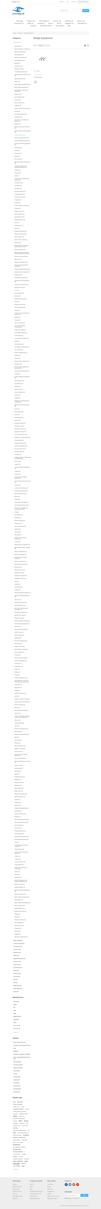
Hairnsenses (17, 1086)
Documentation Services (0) (21, 505)
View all (15, 1032)
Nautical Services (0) (20, 570)
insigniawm (16, 1080)
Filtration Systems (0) (20, 304)
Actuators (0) (18, 94)
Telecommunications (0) (21, 57)
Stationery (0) (18, 785)
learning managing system (19, 1130)
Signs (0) (17, 737)
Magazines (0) (69, 23)
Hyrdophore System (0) (20, 431)
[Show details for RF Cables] (42, 59)
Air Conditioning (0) (19, 97)
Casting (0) (17, 499)
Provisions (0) (18, 663)
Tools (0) (17, 842)
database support (23, 1113)
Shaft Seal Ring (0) (19, 723)
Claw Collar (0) (18, 159)
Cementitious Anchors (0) (21, 71)
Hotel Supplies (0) (19, 417)
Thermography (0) (19, 833)
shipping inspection (18, 1158)
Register (62, 1)
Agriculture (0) (18, 46)
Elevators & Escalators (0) (21, 262)
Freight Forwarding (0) (20, 329)
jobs (27, 1123)
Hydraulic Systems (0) (20, 423)
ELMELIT (16, 1051)
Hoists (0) (17, 409)
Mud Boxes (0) (18, 567)
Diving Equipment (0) (20, 219)
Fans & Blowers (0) (19, 293)
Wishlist (49, 1193)
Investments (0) (19, 23)
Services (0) (18, 532)
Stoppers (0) (18, 802)
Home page (19, 21)
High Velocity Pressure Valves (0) (22, 405)
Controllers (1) (18, 188)
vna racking (16, 1166)
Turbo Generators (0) (20, 861)
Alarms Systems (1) (19, 102)
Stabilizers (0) (18, 779)
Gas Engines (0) (19, 514)
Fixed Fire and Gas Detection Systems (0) (22, 313)
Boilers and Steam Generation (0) (22, 127)
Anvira (15, 1073)
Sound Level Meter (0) (20, 758)
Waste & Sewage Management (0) (22, 890)
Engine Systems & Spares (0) (22, 272)
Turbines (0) (18, 859)
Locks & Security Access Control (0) (23, 481)
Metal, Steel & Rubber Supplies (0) (22, 548)
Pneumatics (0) (18, 643)
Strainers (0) (18, 805)
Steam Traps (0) (19, 791)
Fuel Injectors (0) (19, 335)
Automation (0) (18, 117)
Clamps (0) (17, 156)
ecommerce (22, 1116)
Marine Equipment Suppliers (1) (22, 49)
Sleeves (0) (17, 743)
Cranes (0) (17, 202)
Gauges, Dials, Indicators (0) (22, 361)
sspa (26, 1161)
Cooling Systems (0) (20, 194)
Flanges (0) (17, 317)
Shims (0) (17, 725)
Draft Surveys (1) (19, 225)
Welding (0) (17, 914)
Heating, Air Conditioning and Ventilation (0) (22, 401)
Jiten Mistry (16, 1070)
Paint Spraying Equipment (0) (22, 623)
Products (20, 33)
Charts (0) (17, 150)
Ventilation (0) (18, 877)
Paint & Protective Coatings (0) (22, 620)
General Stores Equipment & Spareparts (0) (22, 367)
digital (15, 1116)
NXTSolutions (17, 1061)
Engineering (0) (18, 274)
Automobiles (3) (82, 23)
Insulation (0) (18, 454)
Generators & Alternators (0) (22, 371)
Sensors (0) (17, 713)
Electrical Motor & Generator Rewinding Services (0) (22, 246)
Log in (67, 1)
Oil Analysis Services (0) (21, 602)
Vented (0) (17, 874)
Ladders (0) (17, 464)
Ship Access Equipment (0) (21, 728)
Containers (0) (18, 185)
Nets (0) (17, 581)
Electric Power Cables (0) (21, 239)
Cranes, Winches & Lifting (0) (22, 205)
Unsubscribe (76, 1198)
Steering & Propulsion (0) (21, 793)
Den (14, 1048)
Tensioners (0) (18, 828)
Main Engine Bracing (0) (21, 493)
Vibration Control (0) (20, 884)
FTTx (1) (17, 290)
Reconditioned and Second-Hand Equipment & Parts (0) (22, 681)
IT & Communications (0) (21, 434)
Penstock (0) (18, 626)
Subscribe (68, 1198)
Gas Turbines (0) (19, 349)
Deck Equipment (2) (20, 214)
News (31, 1186)
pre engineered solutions (19, 1147)
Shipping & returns (17, 1186)
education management (19, 1118)
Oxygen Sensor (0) (19, 618)
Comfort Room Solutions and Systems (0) (22, 179)
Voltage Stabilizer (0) (20, 887)
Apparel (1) (17, 63)
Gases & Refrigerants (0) (21, 352)
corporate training (18, 1109)
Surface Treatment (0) (20, 813)
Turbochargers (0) (19, 864)
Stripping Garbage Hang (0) (21, 808)
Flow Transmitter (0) (20, 323)
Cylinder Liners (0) (19, 211)
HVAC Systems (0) (19, 380)
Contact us (15, 1198)
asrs (14, 1102)
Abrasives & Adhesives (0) (21, 936)
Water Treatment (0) (20, 905)
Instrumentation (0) (19, 451)
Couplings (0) (18, 199)
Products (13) (31, 21)
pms (14, 1142)
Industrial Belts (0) (19, 440)
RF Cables (37, 71)
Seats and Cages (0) (20, 704)
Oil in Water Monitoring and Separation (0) (21, 609)
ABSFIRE (16, 1019)
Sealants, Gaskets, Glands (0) (22, 699)
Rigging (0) (17, 690)
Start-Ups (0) (17, 964)
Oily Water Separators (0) (21, 612)
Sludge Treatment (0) (20, 748)
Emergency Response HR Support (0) (21, 265)
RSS (73, 1184)
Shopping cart (50, 1191)
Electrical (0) (18, 242)
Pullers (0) (17, 669)
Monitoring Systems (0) (20, 554)
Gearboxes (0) (18, 364)
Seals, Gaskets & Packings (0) (22, 701)
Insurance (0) (81, 21)
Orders (49, 1186)
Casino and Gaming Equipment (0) (22, 144)
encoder (15, 1121)
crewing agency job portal (19, 1111)
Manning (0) (18, 931)
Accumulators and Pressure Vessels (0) (21, 90)
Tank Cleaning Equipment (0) (22, 819)
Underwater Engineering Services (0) (21, 868)
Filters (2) (17, 301)
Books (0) (30, 23)
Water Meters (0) (19, 899)
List (88, 45)
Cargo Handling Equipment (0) (22, 140)
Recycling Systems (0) (20, 526)
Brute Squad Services (19, 1042)
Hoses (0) (17, 414)
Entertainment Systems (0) (21, 277)
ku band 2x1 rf (16, 1125)
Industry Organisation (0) (21, 446)
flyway (26, 1121)
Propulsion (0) (18, 523)
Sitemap (15, 1184)
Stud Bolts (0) (18, 811)
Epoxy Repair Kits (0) (20, 78)
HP (14, 1007)
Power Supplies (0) (19, 652)
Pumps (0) (17, 675)
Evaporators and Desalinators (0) (22, 281)
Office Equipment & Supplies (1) (23, 592)
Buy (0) (50, 23)
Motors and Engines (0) (20, 561)
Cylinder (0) (17, 208)
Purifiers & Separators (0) (21, 677)
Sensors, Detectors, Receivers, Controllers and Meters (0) (22, 716)
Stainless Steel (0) (19, 782)
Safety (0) (17, 696)
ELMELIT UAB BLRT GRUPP (21, 1054)
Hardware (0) (18, 517)
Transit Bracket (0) (19, 849)
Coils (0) (17, 175)
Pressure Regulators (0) (21, 660)
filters (20, 1121)
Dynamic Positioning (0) (20, 234)
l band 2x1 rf (25, 1125)
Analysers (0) (18, 105)
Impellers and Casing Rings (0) (22, 437)
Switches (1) (18, 816)
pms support (20, 1142)
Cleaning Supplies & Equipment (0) (22, 162)
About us (15, 1193)
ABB (14, 1013)
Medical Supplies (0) (20, 520)
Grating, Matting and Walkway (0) (22, 377)
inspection (22, 1123)
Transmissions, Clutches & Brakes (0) (21, 852)
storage (16, 1164)
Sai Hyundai (16, 1076)
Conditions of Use (17, 1191)
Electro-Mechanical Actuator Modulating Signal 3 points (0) (22, 253)
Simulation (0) (18, 534)
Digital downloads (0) (19, 958)
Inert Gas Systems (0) (20, 448)
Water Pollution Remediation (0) (22, 902)
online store (24, 1140)
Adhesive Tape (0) (19, 69)
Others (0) (16, 955)
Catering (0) (18, 934)
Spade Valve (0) (19, 768)
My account (50, 1184)
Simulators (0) (18, 740)
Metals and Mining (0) (20, 51)
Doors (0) (17, 222)
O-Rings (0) (17, 589)
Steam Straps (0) (19, 788)
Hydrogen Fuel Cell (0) (20, 428)
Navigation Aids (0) (19, 572)
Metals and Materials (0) (21, 551)
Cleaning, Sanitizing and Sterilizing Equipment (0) (21, 166)
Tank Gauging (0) (19, 825)
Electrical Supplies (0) (20, 249)
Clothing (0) (17, 170)
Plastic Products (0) (19, 635)
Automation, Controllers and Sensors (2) (22, 120)
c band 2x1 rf (16, 1106)
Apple (15, 1004)
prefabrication (17, 1149)
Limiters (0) (17, 474)
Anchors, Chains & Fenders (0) (22, 108)
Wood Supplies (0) (19, 922)
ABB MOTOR (17, 1016)
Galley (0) (17, 341)
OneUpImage (17, 1089)
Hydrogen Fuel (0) (19, 426)
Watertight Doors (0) (20, 908)
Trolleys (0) (17, 856)
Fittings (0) (17, 310)
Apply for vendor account (53, 1196)
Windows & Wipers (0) (20, 919)
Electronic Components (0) (21, 256)
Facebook (66, 1184)
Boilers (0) (17, 496)
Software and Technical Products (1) (20, 538)
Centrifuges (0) (18, 147)
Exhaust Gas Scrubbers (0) (21, 284)
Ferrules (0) (18, 296)
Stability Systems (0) (20, 776)
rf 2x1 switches (16, 1154)
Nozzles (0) (17, 584)
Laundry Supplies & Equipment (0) (22, 467)
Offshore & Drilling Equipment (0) (22, 596)
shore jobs (26, 1158)
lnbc (14, 1133)
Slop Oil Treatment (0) (20, 745)
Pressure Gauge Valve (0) (21, 657)
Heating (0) (17, 397)
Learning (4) (40, 23)
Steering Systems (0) (20, 796)
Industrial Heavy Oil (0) (20, 443)
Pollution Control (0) (20, 646)
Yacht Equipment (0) (20, 60)
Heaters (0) (17, 395)
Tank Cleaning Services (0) (21, 822)
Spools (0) (17, 774)
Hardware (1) (18, 386)
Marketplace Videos (46, 25)
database (15, 1113)
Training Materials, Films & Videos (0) (21, 845)
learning (15, 1128)
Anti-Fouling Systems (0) (21, 114)
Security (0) (17, 707)
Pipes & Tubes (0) (19, 632)
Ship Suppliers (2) (19, 54)
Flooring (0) (17, 320)
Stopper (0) (17, 799)
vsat (22, 1166)
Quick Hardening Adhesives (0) (22, 84)
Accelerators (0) (19, 66)
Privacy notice (16, 1189)
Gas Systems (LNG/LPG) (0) (22, 347)
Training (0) (17, 541)
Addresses (50, 1189)
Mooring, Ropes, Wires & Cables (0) (21, 558)
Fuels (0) (17, 512)
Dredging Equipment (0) (21, 231)
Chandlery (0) (18, 928)
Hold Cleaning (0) (19, 411)
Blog (69, 25)
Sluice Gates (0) (19, 751)
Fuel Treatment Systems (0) (22, 338)
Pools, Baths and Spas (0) (21, 649)
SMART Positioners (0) (20, 693)
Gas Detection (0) (19, 344)
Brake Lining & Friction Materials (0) (23, 131)
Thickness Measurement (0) (22, 836)
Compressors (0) (19, 182)
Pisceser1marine (18, 1064)
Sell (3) (59, 23)
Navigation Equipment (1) (21, 575)
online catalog (16, 1140)
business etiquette (17, 1104)
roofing (15, 1156)
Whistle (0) (17, 917)
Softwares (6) (69, 21)
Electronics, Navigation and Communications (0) (21, 508)
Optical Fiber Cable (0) (20, 615)
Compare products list (35, 1193)
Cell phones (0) (17, 946)
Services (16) (57, 21)
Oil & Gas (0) (18, 599)
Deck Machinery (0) (19, 217)
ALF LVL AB (16, 1025)
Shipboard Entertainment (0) (22, 734)
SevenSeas (16, 1092)
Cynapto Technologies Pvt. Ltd (21, 1045)
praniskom (16, 1145)
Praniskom (16, 1083)
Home (14, 33)
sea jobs (21, 1156)
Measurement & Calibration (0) (22, 544)
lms (29, 1130)
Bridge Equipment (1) (20, 135)
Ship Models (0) (18, 731)
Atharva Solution (18, 1067)
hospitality (15, 1123)
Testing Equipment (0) (20, 830)
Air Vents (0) (18, 100)
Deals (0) (33, 25)
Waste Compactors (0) (20, 894)
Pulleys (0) (17, 672)
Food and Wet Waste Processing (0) (20, 326)
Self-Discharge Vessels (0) (21, 710)
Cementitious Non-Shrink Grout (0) (22, 75)
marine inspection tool (22, 1132)
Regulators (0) (18, 687)
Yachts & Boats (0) (19, 925)
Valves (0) (17, 871)
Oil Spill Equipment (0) (20, 605)
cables (22, 1106)
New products (60, 25)
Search (32, 1184)
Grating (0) (17, 373)
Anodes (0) (17, 111)
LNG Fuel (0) (18, 461)
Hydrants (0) (18, 420)
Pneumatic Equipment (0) (21, 640)
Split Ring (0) (18, 771)
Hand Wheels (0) (19, 383)
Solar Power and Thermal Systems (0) (21, 755)
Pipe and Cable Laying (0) (21, 629)
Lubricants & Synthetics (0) (21, 488)
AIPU (14, 1022)
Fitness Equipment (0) (20, 307)
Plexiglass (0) (18, 638)
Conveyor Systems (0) (20, 191)
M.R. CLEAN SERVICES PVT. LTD (22, 1058)
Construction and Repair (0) (21, 502)
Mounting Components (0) (21, 564)
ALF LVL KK (16, 1028)
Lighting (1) (17, 471)
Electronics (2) (18, 259)
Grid (85, 45)
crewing (27, 1109)
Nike (14, 1010)
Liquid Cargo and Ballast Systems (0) (21, 477)
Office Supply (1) (44, 21)
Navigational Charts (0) (20, 578)
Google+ (77, 1184)
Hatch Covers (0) (19, 389)
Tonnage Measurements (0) (21, 839)
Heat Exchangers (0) (20, 392)
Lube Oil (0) (18, 485)
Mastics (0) (17, 81)
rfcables (24, 1154)
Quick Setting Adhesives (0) (21, 87)
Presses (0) (17, 655)
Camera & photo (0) (18, 943)
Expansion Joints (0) (20, 287)
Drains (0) (17, 228)
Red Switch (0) (18, 684)
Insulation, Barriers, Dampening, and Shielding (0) (23, 458)
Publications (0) (18, 666)
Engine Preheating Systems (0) (22, 269)
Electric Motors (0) (19, 236)
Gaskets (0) (17, 355)
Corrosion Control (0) (20, 197)
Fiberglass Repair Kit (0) (21, 298)
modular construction (19, 1137)
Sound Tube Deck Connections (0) (22, 762)
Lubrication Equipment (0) (21, 490)
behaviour (20, 1102)
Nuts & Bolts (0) (18, 587)
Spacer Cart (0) (18, 765)
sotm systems (18, 1161)
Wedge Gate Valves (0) (20, 911)
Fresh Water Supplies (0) (21, 332)
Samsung (16, 1001)
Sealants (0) (18, 529)
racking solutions (18, 1151)
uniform (23, 1163)
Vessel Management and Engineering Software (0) (21, 881)
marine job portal (17, 1135)
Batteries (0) (18, 124)
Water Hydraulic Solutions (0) (22, 897)
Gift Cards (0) (17, 973)
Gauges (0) (17, 358)
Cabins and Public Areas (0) (21, 137)
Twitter (69, 1184)
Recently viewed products (36, 1191)
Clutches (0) (18, 173)
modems (26, 1135)
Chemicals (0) (18, 153)
